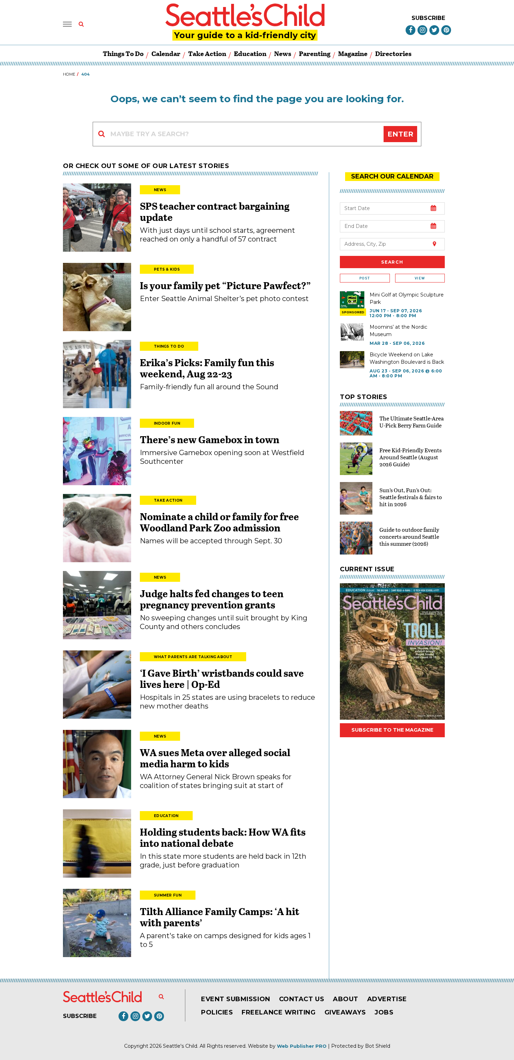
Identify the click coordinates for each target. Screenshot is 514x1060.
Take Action (207, 53)
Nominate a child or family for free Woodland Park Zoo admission (219, 522)
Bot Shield (377, 1046)
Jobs (383, 1012)
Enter (400, 134)
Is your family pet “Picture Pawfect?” (225, 285)
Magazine (352, 53)
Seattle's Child (180, 1046)
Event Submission (235, 999)
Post (364, 278)
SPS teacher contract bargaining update (215, 211)
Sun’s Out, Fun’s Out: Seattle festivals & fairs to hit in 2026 (410, 497)
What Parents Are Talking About (193, 657)
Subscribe (428, 18)
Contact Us (301, 999)
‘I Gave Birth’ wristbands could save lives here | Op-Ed (222, 678)
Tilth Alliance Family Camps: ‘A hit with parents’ (219, 916)
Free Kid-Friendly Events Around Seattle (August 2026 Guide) (410, 457)
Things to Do (123, 53)
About (345, 999)
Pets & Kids (167, 269)
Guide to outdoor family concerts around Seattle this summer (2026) (409, 536)
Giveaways (345, 1012)
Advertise (387, 999)
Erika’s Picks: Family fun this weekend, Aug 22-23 (207, 368)
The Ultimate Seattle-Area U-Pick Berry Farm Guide (411, 421)
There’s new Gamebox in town (209, 439)
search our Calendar (392, 176)
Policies (217, 1012)
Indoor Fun (167, 423)
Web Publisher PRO (302, 1046)
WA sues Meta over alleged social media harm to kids (215, 757)
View (420, 278)
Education (250, 53)
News (282, 53)
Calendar (165, 53)
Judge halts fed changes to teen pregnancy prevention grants (212, 599)
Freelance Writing (278, 1012)
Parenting (314, 53)
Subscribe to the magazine (392, 730)
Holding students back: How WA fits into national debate (223, 837)
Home (69, 74)
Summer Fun (167, 895)
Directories (393, 53)
